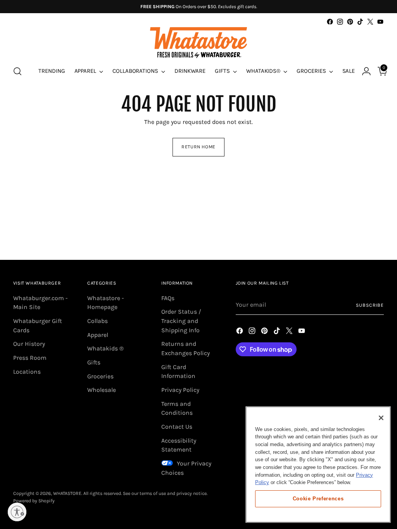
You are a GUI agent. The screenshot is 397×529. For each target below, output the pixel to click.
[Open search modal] (17, 71)
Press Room (30, 357)
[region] (318, 464)
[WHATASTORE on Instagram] (340, 21)
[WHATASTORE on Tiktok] (360, 21)
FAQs (167, 298)
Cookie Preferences (318, 499)
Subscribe (370, 305)
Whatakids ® (105, 348)
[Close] (381, 417)
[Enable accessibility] (17, 512)
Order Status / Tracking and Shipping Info (181, 320)
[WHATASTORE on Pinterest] (350, 21)
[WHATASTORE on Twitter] (370, 21)
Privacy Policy (180, 389)
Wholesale (101, 389)
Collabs (97, 321)
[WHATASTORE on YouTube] (380, 21)
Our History (29, 343)
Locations (27, 371)
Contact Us (176, 426)
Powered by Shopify (34, 500)
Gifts (93, 362)
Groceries (100, 376)
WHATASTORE (67, 493)
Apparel (97, 334)
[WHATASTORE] (198, 42)
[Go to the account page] (363, 71)
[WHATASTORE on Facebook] (329, 21)
